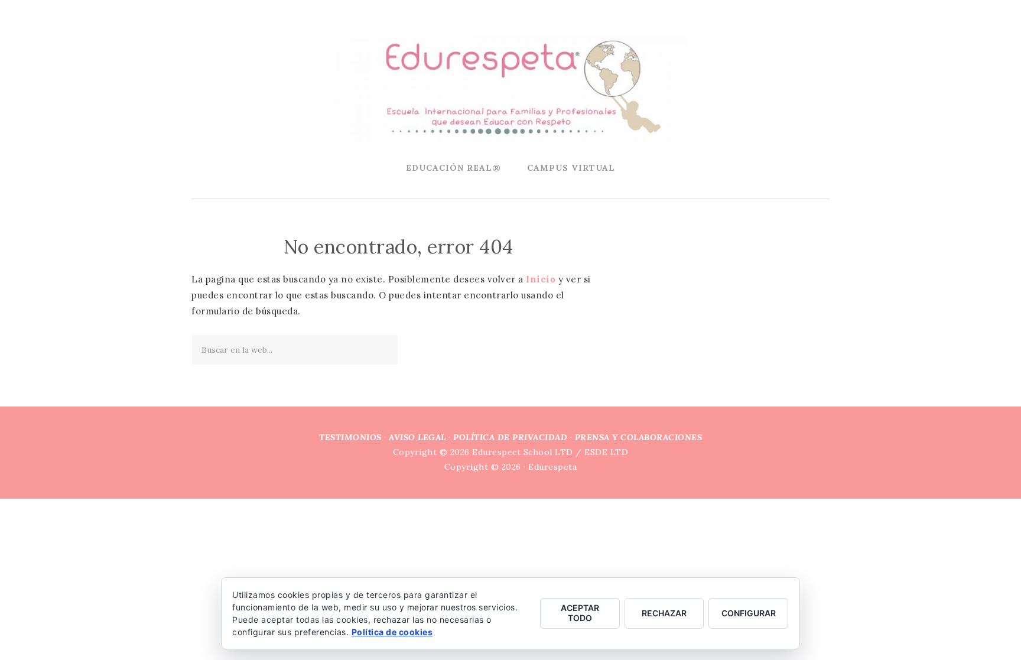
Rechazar (664, 613)
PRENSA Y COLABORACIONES (639, 437)
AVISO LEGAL (417, 437)
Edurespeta (510, 88)
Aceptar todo (580, 613)
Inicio (540, 279)
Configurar (748, 613)
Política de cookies (392, 632)
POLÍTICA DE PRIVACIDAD (510, 437)
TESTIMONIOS (350, 437)
